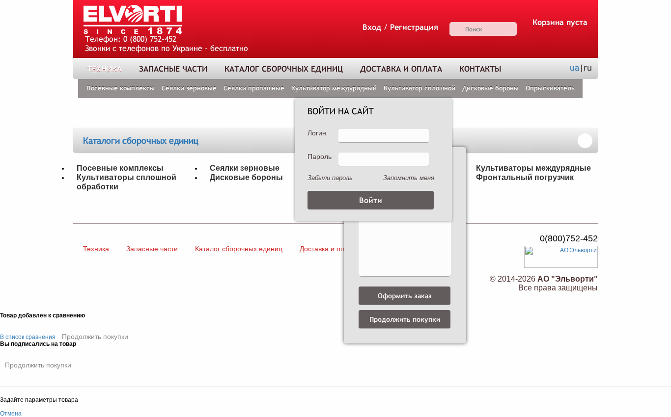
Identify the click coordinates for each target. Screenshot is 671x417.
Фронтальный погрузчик (525, 177)
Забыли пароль (330, 178)
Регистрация (414, 27)
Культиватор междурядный (334, 88)
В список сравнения (28, 337)
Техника (104, 69)
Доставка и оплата (401, 69)
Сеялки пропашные (254, 88)
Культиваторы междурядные (533, 167)
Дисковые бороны (490, 88)
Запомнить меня (408, 178)
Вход (372, 27)
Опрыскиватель (550, 88)
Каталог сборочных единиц (283, 69)
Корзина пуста (559, 22)
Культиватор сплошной (419, 88)
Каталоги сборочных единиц (140, 140)
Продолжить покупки (95, 336)
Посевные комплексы (120, 88)
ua (574, 67)
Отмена (11, 413)
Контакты (480, 69)
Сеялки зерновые (189, 88)
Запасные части (173, 69)
